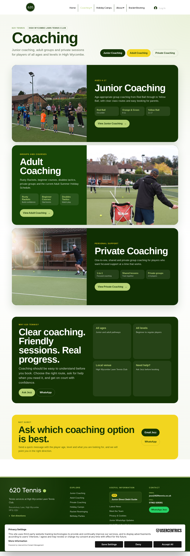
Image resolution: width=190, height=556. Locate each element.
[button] (120, 8)
